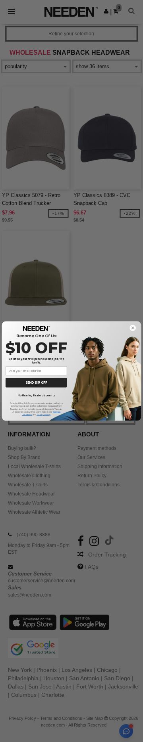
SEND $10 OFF (36, 383)
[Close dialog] (132, 328)
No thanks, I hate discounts (36, 395)
